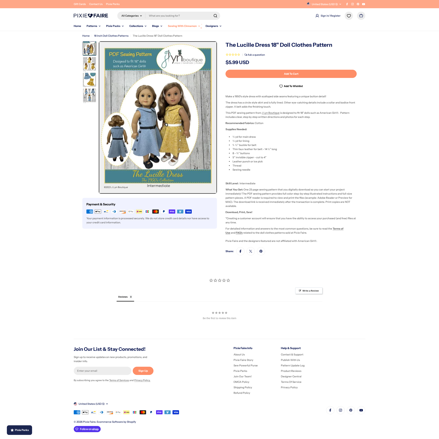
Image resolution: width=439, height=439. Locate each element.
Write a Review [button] (310, 290)
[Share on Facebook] (240, 251)
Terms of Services (119, 380)
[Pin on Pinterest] (261, 251)
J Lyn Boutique (271, 112)
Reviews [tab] (123, 296)
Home (86, 35)
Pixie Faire (89, 421)
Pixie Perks (113, 4)
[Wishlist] (349, 16)
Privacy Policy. (142, 380)
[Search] (215, 16)
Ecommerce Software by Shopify (116, 421)
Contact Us (96, 4)
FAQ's (239, 232)
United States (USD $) (325, 4)
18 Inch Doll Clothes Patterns (111, 35)
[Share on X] (251, 251)
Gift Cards (80, 4)
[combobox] (168, 16)
